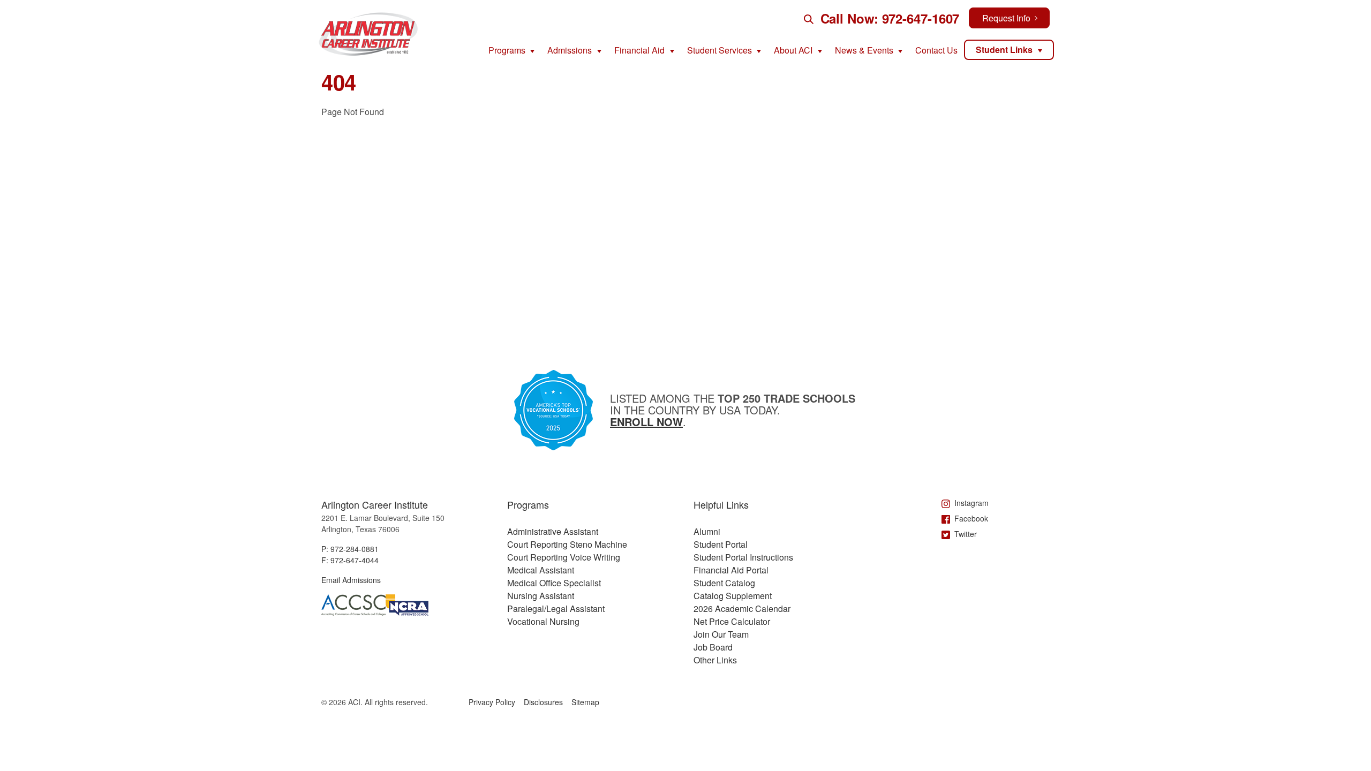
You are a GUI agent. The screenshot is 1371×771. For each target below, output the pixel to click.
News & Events (864, 50)
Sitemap (585, 702)
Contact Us (936, 50)
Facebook (971, 518)
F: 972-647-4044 (350, 560)
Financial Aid (639, 50)
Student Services (719, 50)
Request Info (1006, 18)
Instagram (971, 502)
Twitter (965, 533)
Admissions (569, 50)
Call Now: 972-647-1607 (890, 18)
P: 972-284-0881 (350, 548)
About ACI (793, 50)
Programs (506, 50)
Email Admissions (351, 580)
